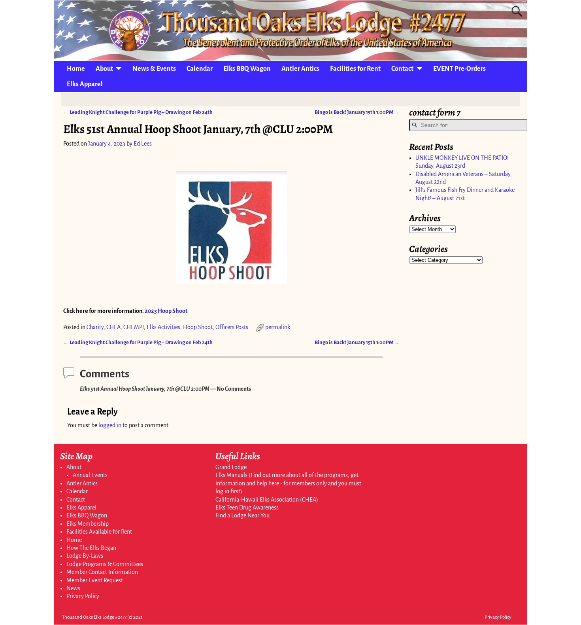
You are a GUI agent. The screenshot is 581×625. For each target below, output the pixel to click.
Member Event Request (94, 580)
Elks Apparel (85, 84)
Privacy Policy (82, 596)
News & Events (154, 68)
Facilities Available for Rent (99, 531)
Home (76, 68)
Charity (95, 327)
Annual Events (90, 475)
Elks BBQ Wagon (247, 68)
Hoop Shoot (198, 327)
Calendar (200, 68)
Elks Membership (87, 524)
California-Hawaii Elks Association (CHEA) (266, 499)
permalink (277, 327)
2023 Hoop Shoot (166, 311)
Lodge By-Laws (84, 556)
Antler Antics (300, 68)
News (73, 588)
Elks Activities (163, 327)
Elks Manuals (231, 475)
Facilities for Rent (355, 68)
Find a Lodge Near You (242, 515)
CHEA (113, 327)
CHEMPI (133, 327)
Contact (402, 68)
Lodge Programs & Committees (104, 564)
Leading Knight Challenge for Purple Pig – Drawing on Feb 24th (138, 112)
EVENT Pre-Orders (459, 68)
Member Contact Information (102, 572)
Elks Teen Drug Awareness (247, 507)
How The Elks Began (91, 548)
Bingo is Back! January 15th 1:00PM (357, 112)
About (104, 68)
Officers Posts (231, 327)
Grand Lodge (231, 467)
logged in (109, 425)
